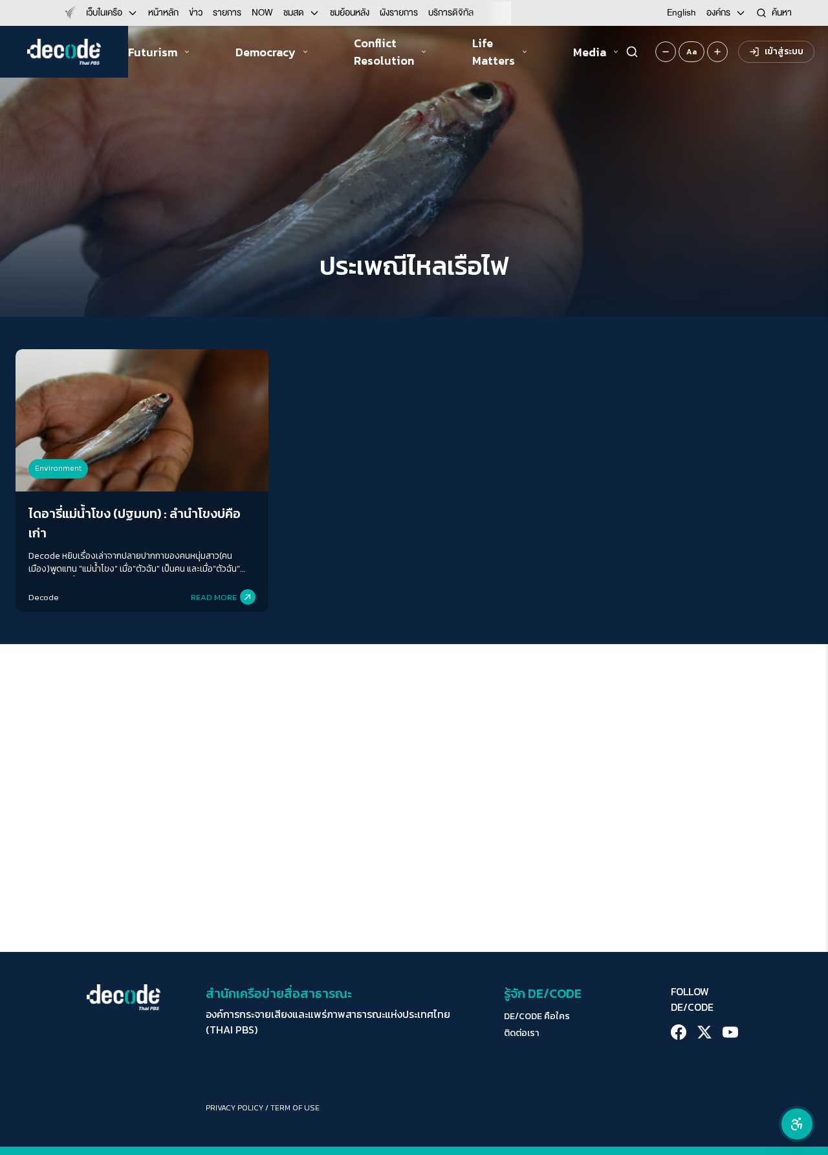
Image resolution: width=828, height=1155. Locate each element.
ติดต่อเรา (521, 1033)
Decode (43, 597)
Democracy (265, 52)
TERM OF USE (295, 1108)
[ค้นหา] (632, 52)
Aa (691, 52)
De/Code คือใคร (537, 1016)
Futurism (152, 52)
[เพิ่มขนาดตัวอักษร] (717, 51)
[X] (704, 1032)
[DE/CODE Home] (64, 52)
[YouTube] (730, 1032)
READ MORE (214, 597)
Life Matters (493, 51)
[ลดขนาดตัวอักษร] (665, 51)
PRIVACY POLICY (234, 1108)
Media (589, 52)
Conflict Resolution (384, 51)
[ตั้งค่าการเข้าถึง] (796, 1123)
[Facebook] (678, 1032)
